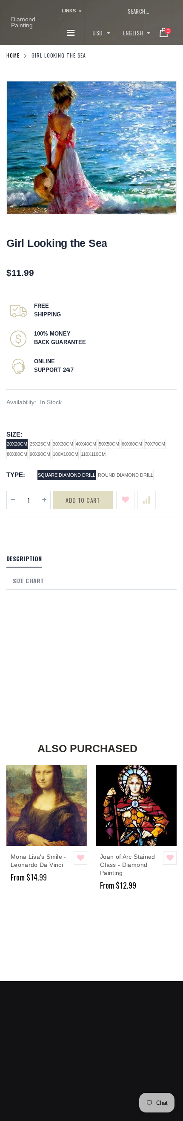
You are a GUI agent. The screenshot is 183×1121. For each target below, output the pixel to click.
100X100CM (65, 454)
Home (13, 55)
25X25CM (40, 443)
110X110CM (93, 454)
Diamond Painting (23, 22)
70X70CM (155, 443)
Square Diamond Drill (66, 475)
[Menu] (70, 33)
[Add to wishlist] (125, 500)
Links (69, 10)
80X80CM (17, 454)
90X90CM (40, 454)
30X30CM (63, 443)
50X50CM (109, 443)
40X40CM (86, 443)
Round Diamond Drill (125, 475)
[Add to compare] (146, 500)
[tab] (24, 559)
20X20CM (17, 443)
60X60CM (132, 443)
